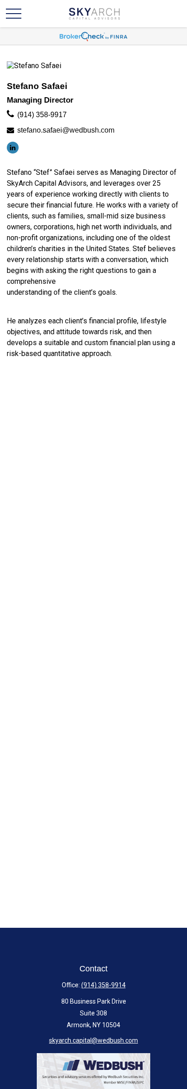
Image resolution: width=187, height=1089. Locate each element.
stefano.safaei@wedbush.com (65, 130)
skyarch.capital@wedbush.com (93, 1040)
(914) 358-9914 (103, 985)
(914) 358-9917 (42, 115)
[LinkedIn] (13, 147)
